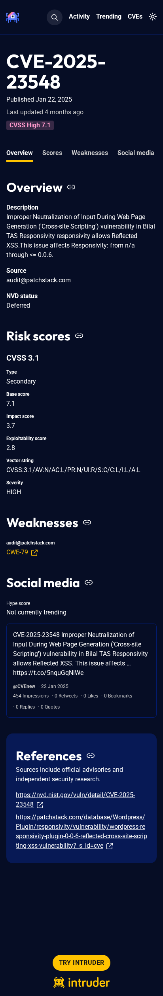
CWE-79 (17, 552)
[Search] (55, 17)
